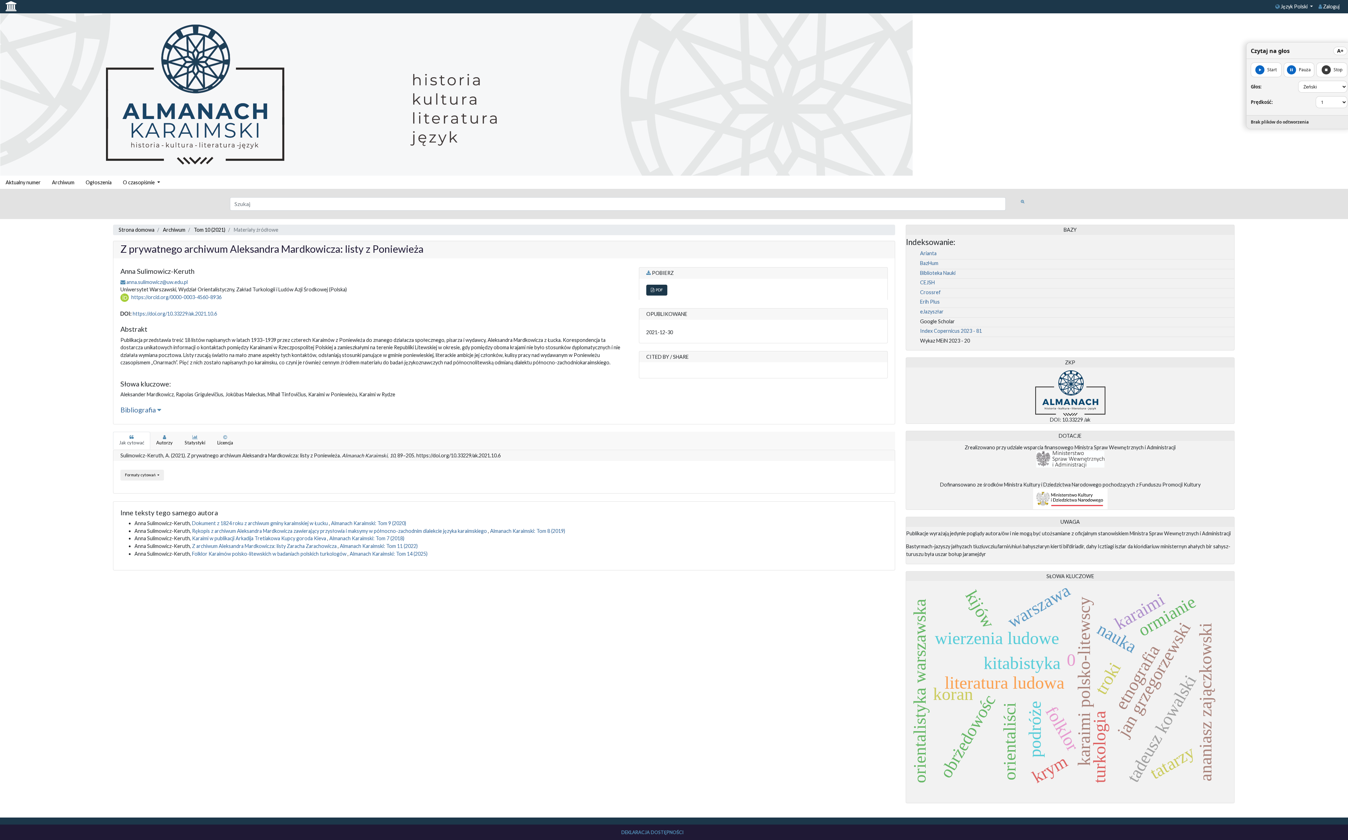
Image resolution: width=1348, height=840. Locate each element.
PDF (658, 289)
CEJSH (927, 282)
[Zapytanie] (1022, 201)
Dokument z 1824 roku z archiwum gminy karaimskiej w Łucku (260, 523)
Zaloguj (1331, 6)
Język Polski (1294, 6)
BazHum (929, 263)
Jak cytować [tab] (131, 442)
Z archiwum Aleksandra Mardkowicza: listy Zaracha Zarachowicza (265, 546)
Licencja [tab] (225, 442)
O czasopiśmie (139, 182)
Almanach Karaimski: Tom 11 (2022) (379, 546)
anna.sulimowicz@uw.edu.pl (157, 282)
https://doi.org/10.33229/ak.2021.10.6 (175, 314)
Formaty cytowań (140, 474)
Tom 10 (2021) (209, 230)
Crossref (930, 292)
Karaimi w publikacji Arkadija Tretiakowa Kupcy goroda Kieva (259, 538)
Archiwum (63, 182)
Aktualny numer (23, 182)
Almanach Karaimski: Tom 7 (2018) (366, 538)
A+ (1340, 50)
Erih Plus (930, 302)
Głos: (1256, 87)
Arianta (928, 253)
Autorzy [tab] (164, 442)
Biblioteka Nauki (938, 273)
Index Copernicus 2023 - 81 (951, 331)
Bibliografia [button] (138, 410)
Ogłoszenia (99, 182)
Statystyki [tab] (195, 442)
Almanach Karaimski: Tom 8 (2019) (527, 531)
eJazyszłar (932, 312)
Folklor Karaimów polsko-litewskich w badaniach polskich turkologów (270, 554)
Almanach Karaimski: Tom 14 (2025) (389, 554)
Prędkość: (1262, 102)
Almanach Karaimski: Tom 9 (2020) (368, 523)
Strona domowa (136, 230)
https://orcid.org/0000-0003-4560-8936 (176, 297)
